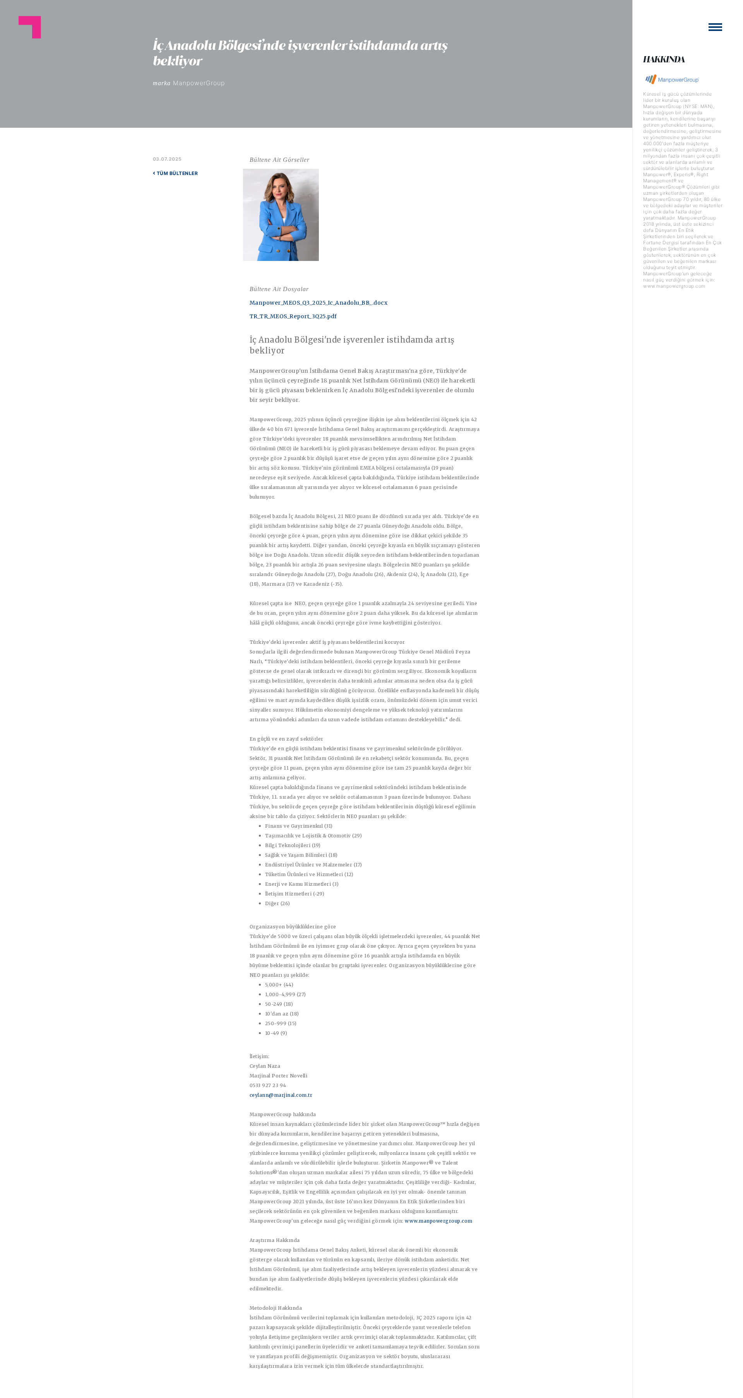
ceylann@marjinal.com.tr (281, 1095)
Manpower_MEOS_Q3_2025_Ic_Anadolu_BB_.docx (319, 302)
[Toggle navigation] (715, 27)
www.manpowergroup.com (439, 1221)
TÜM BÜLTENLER (176, 173)
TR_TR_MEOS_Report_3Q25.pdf (293, 316)
